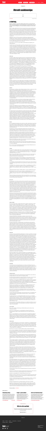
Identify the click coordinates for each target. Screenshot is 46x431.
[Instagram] (7, 428)
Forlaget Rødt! (32, 2)
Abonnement (26, 2)
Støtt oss (20, 2)
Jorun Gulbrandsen (5, 400)
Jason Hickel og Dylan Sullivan (35, 400)
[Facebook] (3, 428)
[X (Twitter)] (5, 428)
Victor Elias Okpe (20, 400)
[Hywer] (4, 2)
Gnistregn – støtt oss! (5, 422)
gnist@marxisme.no (40, 427)
